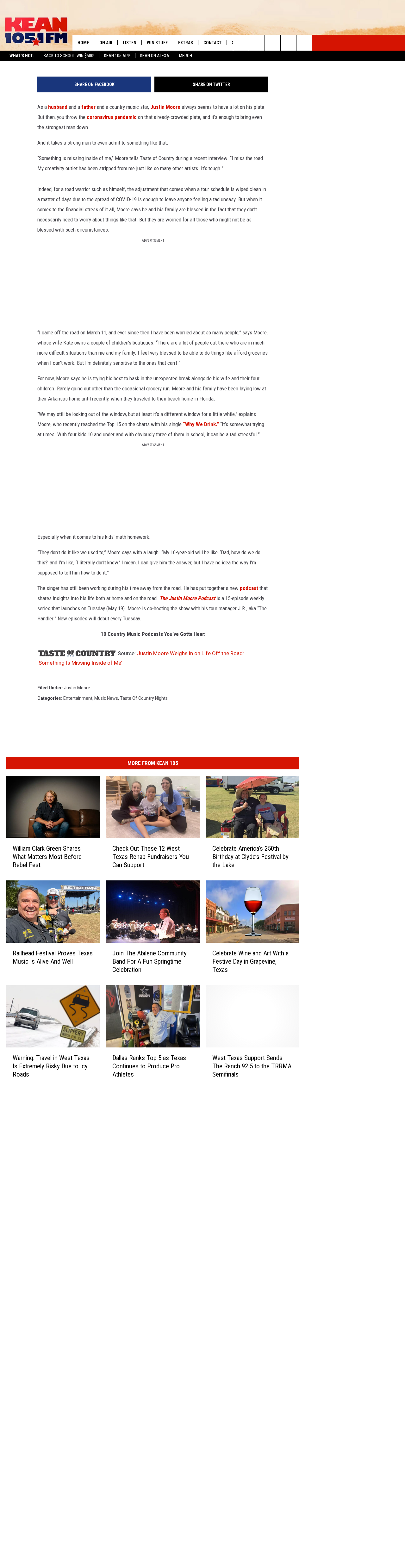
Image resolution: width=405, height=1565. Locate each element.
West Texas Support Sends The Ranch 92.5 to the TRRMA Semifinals (251, 1066)
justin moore (77, 687)
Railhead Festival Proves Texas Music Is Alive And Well (53, 957)
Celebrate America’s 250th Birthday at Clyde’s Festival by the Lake (250, 857)
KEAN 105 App (117, 55)
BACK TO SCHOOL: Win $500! (69, 55)
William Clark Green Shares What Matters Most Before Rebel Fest (47, 857)
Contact (212, 42)
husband (57, 107)
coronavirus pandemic (112, 117)
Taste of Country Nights (144, 698)
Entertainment (77, 698)
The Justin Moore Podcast (187, 598)
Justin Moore (165, 107)
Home (83, 42)
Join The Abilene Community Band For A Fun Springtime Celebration (149, 961)
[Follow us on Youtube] (304, 43)
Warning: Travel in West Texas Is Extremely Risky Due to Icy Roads (51, 1066)
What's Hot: (21, 55)
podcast (249, 588)
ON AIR (105, 42)
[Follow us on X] (288, 43)
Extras (185, 42)
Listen (129, 42)
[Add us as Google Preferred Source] (257, 43)
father (88, 107)
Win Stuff (157, 42)
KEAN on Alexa (154, 55)
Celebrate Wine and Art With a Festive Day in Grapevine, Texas (250, 961)
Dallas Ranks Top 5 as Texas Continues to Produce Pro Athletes (149, 1066)
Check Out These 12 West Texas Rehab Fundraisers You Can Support (150, 857)
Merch (185, 55)
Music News (106, 698)
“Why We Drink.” (201, 424)
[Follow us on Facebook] (272, 43)
